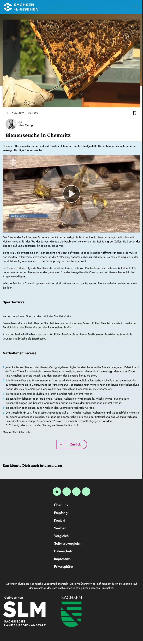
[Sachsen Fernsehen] (21, 7)
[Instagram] (76, 491)
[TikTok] (86, 491)
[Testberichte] (57, 491)
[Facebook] (66, 491)
